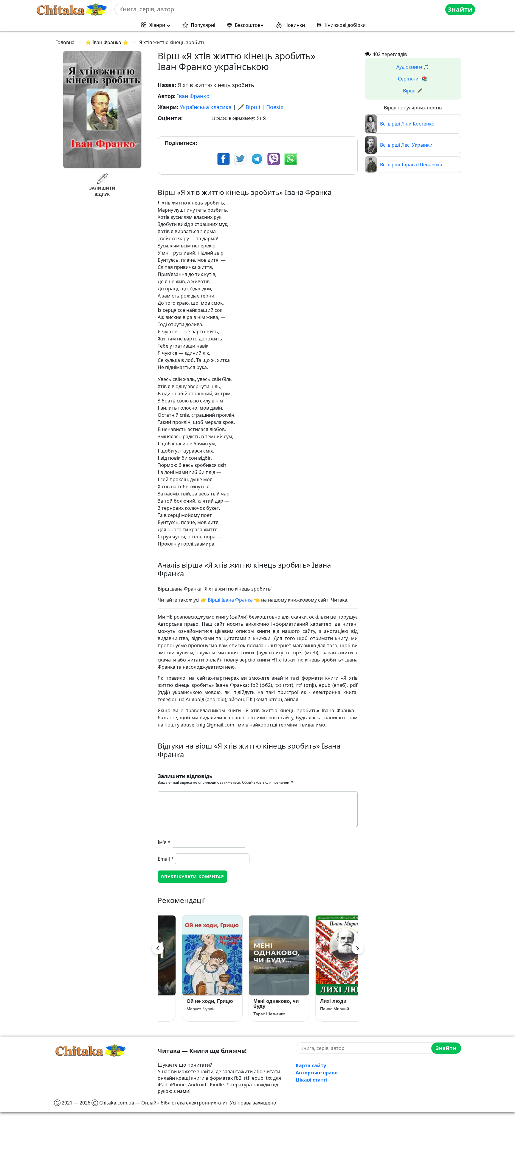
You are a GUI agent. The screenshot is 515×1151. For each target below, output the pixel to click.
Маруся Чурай (179, 1008)
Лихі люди (312, 1001)
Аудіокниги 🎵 (412, 66)
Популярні (203, 25)
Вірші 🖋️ (413, 90)
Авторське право (317, 1072)
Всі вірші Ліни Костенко (407, 123)
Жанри (157, 25)
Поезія (274, 107)
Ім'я (164, 842)
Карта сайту (311, 1065)
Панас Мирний (313, 1008)
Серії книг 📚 (413, 78)
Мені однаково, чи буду (254, 1004)
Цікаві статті (312, 1079)
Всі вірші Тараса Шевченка (411, 164)
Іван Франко (193, 96)
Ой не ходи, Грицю (188, 1001)
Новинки (294, 25)
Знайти (460, 9)
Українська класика (206, 107)
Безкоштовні (250, 25)
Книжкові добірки (345, 25)
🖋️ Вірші (249, 107)
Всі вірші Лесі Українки (406, 145)
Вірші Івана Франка (230, 600)
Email (166, 859)
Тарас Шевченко (248, 1013)
